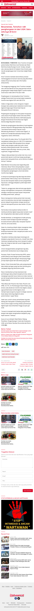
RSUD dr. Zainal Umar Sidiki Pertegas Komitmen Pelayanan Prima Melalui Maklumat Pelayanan (16, 335)
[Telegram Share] (28, 370)
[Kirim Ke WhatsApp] (31, 370)
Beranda (24, 604)
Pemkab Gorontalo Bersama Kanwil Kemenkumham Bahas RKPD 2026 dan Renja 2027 (16, 339)
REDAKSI (13, 603)
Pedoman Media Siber (14, 604)
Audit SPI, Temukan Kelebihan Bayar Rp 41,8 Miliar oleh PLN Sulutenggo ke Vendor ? (21, 553)
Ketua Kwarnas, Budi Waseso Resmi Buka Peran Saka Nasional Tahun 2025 (21, 575)
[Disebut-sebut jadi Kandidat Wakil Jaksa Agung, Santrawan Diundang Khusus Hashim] (5, 539)
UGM (13, 351)
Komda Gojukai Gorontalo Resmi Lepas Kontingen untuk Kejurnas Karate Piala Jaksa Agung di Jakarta (16, 331)
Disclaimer (19, 588)
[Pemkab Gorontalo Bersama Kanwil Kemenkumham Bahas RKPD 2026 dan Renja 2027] (8, 397)
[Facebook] (15, 598)
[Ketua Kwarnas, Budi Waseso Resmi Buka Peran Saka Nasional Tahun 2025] (5, 576)
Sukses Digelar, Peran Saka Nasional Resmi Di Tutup (20, 568)
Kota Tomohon (9, 24)
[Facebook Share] (19, 370)
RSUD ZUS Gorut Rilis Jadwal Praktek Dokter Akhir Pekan (8, 362)
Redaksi (8, 586)
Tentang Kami (20, 603)
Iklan (3, 586)
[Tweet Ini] (22, 370)
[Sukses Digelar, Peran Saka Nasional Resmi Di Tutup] (5, 568)
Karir (12, 586)
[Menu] (2, 4)
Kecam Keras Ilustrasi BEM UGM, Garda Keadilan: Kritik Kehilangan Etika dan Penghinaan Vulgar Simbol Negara (20, 560)
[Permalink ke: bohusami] (2, 35)
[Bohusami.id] (10, 4)
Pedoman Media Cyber (20, 586)
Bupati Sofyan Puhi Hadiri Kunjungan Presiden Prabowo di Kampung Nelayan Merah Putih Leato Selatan (20, 546)
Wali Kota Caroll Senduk (8, 357)
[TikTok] (18, 598)
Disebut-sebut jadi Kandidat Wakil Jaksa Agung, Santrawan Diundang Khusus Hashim (21, 539)
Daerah (3, 24)
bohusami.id (7, 607)
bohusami (7, 34)
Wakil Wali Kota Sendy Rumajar (10, 354)
